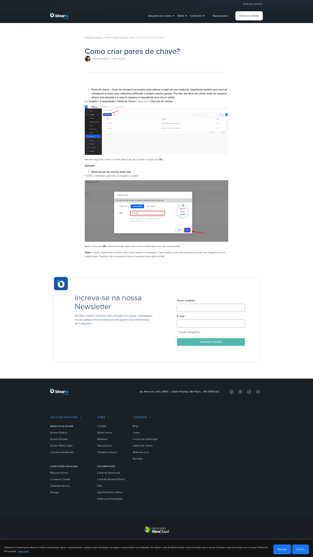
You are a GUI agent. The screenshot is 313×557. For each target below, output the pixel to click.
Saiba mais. (24, 551)
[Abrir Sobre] (186, 16)
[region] (156, 548)
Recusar (282, 549)
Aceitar (301, 549)
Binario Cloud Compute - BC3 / (120, 37)
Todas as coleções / (95, 37)
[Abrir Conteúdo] (203, 16)
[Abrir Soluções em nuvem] (173, 16)
